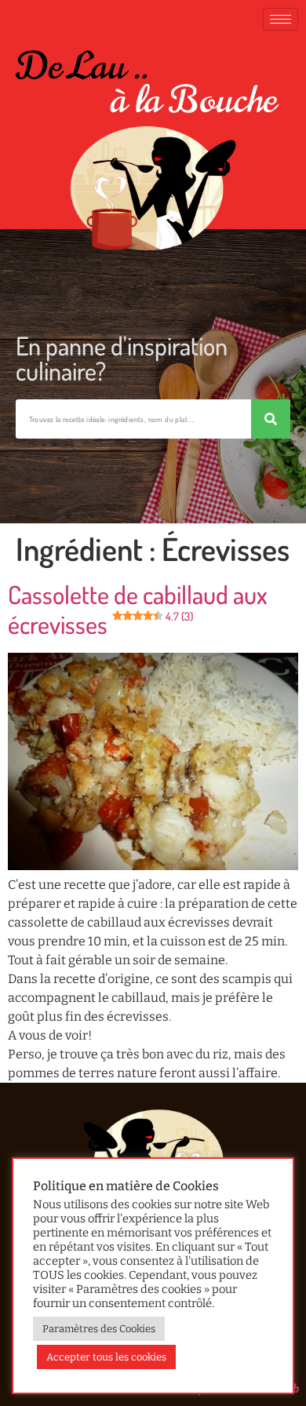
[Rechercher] (270, 419)
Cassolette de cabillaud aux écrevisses (138, 609)
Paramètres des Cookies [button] (98, 1329)
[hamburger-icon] (280, 19)
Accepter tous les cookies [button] (106, 1357)
